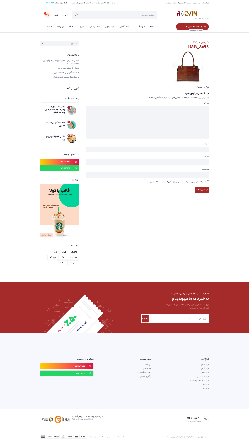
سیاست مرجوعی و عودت (96, 437)
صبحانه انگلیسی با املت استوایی (66, 72)
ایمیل (206, 156)
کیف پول (205, 384)
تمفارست (73, 257)
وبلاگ (71, 27)
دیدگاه (206, 103)
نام (207, 143)
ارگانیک (74, 252)
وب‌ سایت (205, 169)
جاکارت (206, 388)
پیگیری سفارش (171, 3)
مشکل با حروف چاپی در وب (68, 68)
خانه (152, 27)
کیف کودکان (94, 27)
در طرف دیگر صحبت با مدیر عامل (66, 76)
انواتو (64, 252)
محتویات (73, 263)
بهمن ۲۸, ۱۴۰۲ (199, 42)
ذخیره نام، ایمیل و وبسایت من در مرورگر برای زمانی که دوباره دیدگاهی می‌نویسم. (176, 181)
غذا (63, 257)
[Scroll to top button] (242, 436)
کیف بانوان (109, 27)
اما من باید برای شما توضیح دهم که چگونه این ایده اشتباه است (61, 62)
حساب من (197, 3)
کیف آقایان (124, 27)
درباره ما (206, 3)
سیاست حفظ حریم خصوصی (116, 437)
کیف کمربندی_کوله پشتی (199, 380)
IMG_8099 (198, 46)
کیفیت (62, 263)
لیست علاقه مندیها (184, 3)
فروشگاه (141, 27)
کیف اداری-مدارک (202, 376)
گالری (82, 27)
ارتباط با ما (47, 27)
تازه (55, 252)
